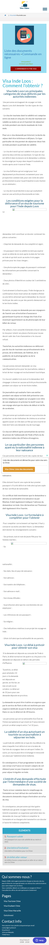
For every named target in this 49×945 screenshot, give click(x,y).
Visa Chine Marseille (12, 910)
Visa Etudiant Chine (12, 906)
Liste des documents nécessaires (18, 52)
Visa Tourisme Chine (12, 901)
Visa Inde (13, 15)
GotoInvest (8, 915)
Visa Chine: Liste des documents (19, 469)
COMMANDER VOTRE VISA (25, 69)
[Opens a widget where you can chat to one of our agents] (39, 940)
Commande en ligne (23, 55)
